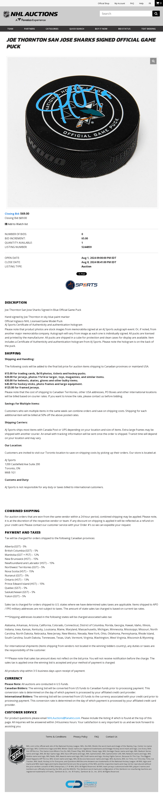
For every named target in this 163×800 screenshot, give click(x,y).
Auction (86, 266)
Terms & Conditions (56, 736)
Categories (52, 28)
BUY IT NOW (101, 28)
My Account (120, 3)
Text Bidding (148, 28)
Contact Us (111, 736)
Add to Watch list (17, 224)
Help (141, 3)
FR (150, 3)
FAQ (132, 3)
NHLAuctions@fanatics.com (63, 718)
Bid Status (124, 28)
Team (10, 28)
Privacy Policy (80, 736)
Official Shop (103, 3)
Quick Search (76, 28)
